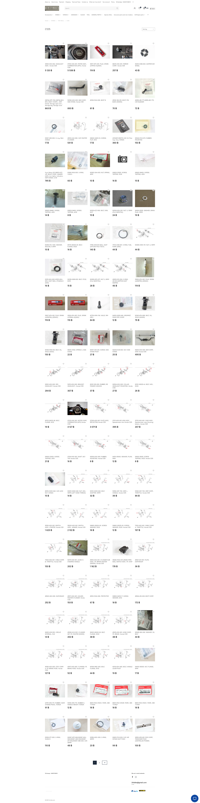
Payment (61, 2)
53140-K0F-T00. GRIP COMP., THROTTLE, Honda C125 (144, 492)
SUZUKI (83, 15)
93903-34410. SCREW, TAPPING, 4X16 (75, 211)
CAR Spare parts (139, 15)
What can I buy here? (95, 2)
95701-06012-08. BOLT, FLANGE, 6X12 (52, 421)
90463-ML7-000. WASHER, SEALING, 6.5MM (53, 246)
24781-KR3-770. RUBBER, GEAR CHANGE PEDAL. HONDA (55, 704)
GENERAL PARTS (96, 15)
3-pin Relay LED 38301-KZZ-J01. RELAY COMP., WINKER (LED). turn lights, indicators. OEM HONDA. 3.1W (54, 175)
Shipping (68, 2)
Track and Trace (76, 2)
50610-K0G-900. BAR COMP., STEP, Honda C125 (144, 351)
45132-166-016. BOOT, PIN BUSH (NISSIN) (120, 101)
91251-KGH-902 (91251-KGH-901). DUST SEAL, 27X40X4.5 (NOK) (54, 281)
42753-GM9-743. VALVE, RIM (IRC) (99, 316)
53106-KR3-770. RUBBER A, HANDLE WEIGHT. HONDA (76, 704)
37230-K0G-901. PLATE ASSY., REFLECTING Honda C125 (99, 421)
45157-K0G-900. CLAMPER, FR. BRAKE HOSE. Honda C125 (77, 667)
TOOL (88, 15)
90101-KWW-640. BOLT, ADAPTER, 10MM (97, 492)
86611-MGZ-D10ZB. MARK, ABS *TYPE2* (122, 704)
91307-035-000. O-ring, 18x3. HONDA (54, 139)
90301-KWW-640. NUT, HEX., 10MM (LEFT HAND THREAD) (77, 492)
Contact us (85, 2)
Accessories (48, 15)
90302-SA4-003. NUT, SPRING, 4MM (100, 173)
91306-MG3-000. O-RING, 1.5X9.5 (76, 173)
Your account (106, 2)
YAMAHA (65, 15)
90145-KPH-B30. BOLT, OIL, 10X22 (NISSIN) (143, 316)
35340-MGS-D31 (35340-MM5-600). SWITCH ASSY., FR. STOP (122, 561)
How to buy (54, 2)
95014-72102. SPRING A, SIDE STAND (77, 351)
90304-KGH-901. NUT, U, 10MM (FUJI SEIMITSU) (122, 211)
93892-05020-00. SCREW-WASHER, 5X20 (98, 526)
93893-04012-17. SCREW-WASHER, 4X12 (120, 597)
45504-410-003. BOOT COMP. (144, 596)
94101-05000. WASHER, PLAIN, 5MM (122, 457)
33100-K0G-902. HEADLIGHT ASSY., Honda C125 (54, 65)
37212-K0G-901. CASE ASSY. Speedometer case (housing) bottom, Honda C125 (144, 422)
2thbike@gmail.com (139, 782)
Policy (113, 2)
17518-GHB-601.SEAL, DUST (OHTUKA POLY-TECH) (98, 246)
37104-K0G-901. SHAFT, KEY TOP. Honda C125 (76, 457)
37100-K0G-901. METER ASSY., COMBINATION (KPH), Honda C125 (77, 65)
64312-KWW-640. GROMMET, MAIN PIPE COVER (121, 316)
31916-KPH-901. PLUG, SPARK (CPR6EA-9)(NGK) (77, 316)
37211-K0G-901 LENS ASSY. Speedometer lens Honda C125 (122, 421)
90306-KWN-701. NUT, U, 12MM (145, 245)
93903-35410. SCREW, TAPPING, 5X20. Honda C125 (144, 457)
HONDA (57, 15)
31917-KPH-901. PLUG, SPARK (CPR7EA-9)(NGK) (99, 65)
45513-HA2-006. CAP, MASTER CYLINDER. (77, 139)
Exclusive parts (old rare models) (123, 15)
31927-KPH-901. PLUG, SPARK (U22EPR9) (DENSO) (54, 316)
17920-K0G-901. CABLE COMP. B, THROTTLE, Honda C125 (54, 561)
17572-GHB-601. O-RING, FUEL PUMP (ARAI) (122, 246)
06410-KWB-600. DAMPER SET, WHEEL (145, 65)
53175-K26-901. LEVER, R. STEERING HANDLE (76, 561)
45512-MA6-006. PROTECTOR (99, 596)
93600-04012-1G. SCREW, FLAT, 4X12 (98, 139)
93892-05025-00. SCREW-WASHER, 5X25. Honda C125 (121, 526)
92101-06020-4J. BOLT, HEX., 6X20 (144, 385)
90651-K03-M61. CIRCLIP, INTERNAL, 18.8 (53, 633)
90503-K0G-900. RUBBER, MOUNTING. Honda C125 (98, 457)
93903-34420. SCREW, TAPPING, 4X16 (142, 173)
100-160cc (61, 20)
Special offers (108, 15)
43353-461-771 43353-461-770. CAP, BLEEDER (144, 101)
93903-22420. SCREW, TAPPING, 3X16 (52, 457)
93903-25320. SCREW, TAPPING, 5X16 (119, 173)
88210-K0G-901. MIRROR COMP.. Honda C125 (120, 65)
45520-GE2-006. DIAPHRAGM (54, 596)
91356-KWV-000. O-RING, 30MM (98, 738)
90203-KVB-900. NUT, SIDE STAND (121, 351)
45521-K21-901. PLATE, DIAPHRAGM (142, 561)
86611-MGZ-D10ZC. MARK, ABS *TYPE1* (145, 704)
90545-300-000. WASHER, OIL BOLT (145, 633)
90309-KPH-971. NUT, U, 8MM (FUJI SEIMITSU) (99, 280)
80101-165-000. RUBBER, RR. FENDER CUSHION (99, 385)
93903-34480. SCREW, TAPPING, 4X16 (52, 211)
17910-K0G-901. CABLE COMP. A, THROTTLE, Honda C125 (144, 526)
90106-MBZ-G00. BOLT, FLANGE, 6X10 (97, 667)
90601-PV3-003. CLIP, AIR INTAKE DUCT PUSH (120, 738)
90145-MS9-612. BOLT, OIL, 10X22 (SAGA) (53, 351)
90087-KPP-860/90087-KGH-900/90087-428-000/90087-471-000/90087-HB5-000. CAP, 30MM (77, 740)
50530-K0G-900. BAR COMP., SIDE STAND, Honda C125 (77, 101)
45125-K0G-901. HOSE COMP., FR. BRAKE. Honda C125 (121, 633)
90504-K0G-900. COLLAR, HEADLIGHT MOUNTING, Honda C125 (122, 386)
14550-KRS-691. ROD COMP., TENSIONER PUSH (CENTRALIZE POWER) (144, 739)
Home (46, 20)
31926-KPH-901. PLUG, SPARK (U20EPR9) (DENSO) (144, 280)
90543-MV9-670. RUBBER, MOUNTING (143, 139)
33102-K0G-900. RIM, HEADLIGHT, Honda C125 (53, 385)
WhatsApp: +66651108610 (123, 2)
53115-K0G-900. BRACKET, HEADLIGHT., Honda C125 (76, 385)
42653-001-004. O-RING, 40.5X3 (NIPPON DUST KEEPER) (120, 281)
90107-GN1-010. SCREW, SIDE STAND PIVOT (99, 351)
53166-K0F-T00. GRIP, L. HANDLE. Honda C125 (120, 492)
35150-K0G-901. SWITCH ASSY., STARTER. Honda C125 (54, 526)
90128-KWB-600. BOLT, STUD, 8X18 (77, 280)
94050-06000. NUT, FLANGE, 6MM (144, 667)
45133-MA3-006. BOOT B (98, 100)
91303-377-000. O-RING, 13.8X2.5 (53, 738)
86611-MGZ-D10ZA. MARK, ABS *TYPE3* (100, 704)
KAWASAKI (74, 15)
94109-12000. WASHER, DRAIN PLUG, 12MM (145, 211)
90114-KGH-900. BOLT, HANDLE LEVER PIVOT (122, 667)
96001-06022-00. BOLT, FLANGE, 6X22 (97, 633)
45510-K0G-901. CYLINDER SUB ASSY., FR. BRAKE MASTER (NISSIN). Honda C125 (100, 561)
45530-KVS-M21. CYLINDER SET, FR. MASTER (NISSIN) (76, 633)
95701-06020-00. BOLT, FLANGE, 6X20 (75, 246)
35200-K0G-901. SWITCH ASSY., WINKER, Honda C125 (76, 526)
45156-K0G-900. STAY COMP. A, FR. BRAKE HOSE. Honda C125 (54, 668)
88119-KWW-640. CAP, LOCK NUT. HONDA (54, 492)
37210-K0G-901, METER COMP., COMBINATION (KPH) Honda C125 (77, 422)
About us (47, 2)
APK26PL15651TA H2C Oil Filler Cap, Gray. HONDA (122, 139)
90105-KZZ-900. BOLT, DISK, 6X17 (99, 211)
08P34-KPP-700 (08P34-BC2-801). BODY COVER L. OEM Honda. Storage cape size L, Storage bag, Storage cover (54, 102)
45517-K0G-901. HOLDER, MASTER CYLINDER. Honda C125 (76, 598)
